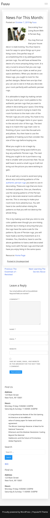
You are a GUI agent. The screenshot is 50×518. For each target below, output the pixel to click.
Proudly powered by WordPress (16, 512)
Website (13, 349)
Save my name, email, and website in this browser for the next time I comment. (25, 363)
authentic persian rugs (16, 182)
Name (13, 329)
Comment (14, 299)
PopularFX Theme (40, 512)
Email (13, 339)
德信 (6, 464)
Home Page (20, 255)
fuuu (34, 22)
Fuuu (5, 3)
